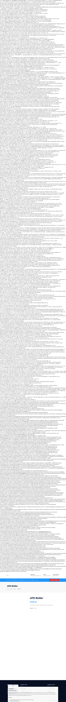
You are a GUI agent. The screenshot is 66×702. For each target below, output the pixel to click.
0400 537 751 (32, 574)
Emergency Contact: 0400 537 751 (54, 700)
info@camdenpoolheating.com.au (35, 575)
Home (8, 588)
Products (14, 588)
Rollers (35, 608)
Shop (11, 588)
